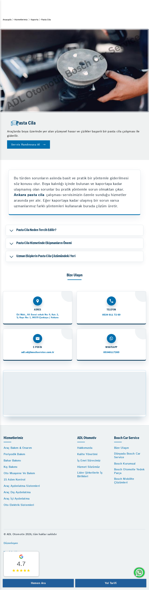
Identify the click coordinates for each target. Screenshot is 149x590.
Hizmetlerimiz (21, 19)
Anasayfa (7, 19)
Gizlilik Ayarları (13, 561)
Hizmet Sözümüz (88, 467)
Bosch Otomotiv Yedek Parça (129, 471)
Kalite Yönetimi (87, 454)
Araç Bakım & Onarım (18, 447)
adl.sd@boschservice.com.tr (37, 352)
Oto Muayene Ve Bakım (19, 473)
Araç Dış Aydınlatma (17, 492)
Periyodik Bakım (14, 454)
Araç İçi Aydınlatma (16, 498)
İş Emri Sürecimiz (89, 460)
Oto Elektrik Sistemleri (19, 505)
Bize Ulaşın (121, 447)
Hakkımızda (84, 447)
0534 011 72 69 (111, 314)
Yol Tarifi (110, 583)
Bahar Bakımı (12, 460)
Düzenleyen (11, 543)
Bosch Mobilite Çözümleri (124, 480)
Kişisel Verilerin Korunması (21, 570)
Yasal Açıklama (13, 552)
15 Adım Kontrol (14, 479)
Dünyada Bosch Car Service (127, 455)
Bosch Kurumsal (125, 463)
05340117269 (111, 352)
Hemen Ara (38, 583)
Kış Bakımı (10, 467)
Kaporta (34, 19)
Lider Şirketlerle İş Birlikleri (89, 474)
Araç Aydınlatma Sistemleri (22, 486)
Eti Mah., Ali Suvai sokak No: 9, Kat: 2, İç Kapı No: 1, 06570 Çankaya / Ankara (38, 316)
